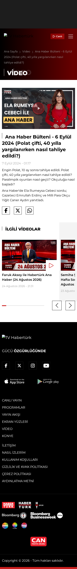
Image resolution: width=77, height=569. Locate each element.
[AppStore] (14, 381)
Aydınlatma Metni (18, 481)
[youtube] (46, 366)
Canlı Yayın (12, 400)
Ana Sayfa (11, 51)
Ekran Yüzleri (15, 422)
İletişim (9, 445)
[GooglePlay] (47, 381)
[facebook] (6, 366)
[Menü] (70, 36)
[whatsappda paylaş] (30, 210)
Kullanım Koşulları (20, 460)
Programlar (13, 407)
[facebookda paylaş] (6, 210)
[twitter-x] (19, 366)
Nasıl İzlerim (13, 452)
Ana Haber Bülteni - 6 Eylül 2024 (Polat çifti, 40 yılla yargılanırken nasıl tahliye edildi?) (38, 57)
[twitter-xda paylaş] (18, 210)
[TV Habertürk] (18, 36)
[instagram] (33, 366)
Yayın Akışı (11, 414)
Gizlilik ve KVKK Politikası (25, 467)
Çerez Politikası (16, 474)
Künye (7, 436)
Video (26, 51)
